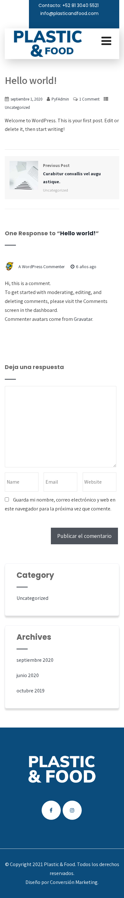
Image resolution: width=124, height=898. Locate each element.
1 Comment (89, 99)
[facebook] (105, 13)
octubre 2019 (31, 690)
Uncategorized (17, 107)
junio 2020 (28, 675)
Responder (25, 275)
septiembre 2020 (35, 660)
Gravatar (83, 319)
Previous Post (72, 174)
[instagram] (114, 13)
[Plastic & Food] (48, 43)
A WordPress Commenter (41, 266)
